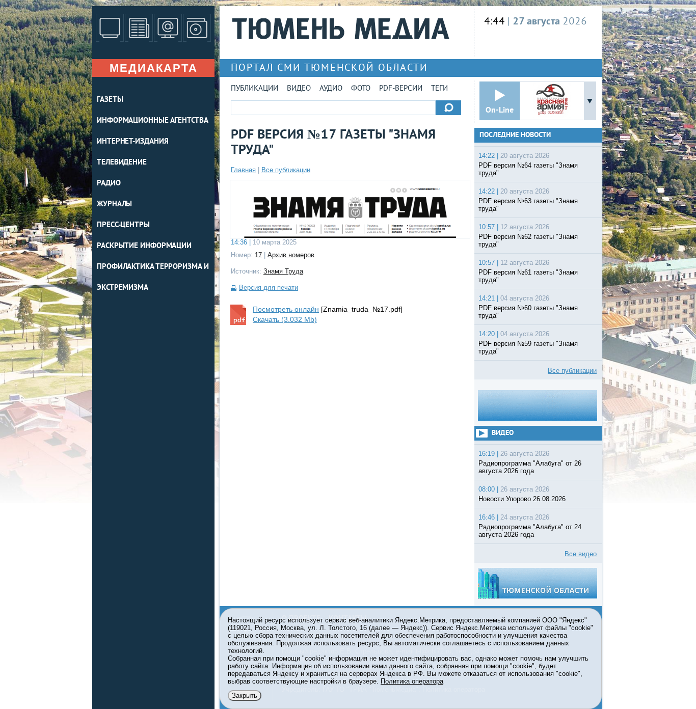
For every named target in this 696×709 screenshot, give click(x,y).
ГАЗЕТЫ (110, 100)
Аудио (330, 89)
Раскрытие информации (144, 246)
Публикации (254, 89)
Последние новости (515, 135)
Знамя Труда (283, 271)
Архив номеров (290, 255)
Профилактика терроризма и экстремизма (153, 277)
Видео (299, 89)
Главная (243, 170)
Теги (439, 89)
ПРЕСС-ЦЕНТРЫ (123, 225)
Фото (360, 89)
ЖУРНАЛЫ (114, 204)
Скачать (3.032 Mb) (285, 319)
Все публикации (285, 170)
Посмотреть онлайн (286, 309)
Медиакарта (154, 68)
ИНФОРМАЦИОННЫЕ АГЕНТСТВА (152, 121)
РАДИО (109, 183)
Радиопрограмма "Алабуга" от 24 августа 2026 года (529, 530)
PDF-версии (400, 89)
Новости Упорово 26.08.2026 (522, 499)
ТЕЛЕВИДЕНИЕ (122, 163)
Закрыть (244, 695)
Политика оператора (412, 681)
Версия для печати (268, 287)
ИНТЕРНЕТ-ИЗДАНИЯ (132, 142)
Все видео (581, 554)
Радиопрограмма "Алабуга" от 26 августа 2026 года (529, 467)
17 (258, 255)
